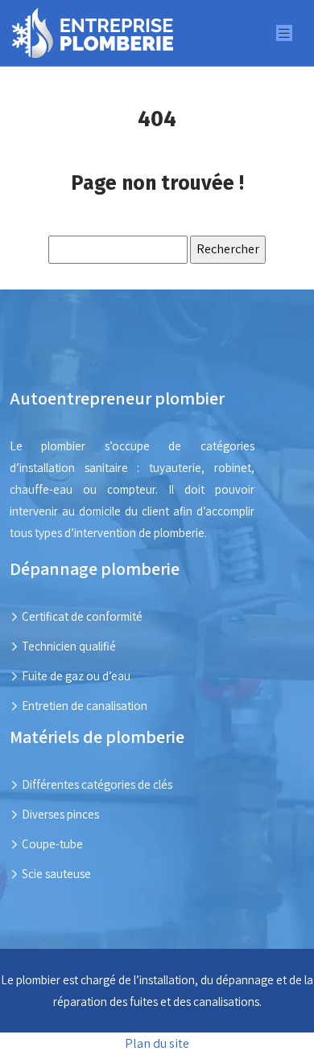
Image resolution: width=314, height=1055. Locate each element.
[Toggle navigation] (284, 33)
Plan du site (157, 1043)
